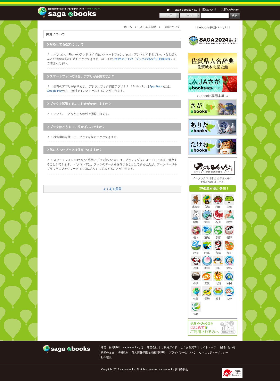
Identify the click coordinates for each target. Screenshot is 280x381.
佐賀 (196, 298)
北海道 (196, 206)
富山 (207, 222)
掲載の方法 (209, 9)
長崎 (207, 298)
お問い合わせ (230, 9)
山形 (229, 206)
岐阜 (207, 252)
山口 (218, 267)
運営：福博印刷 (110, 347)
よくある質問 (112, 188)
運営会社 (152, 347)
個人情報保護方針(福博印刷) (148, 352)
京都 (218, 252)
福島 (196, 222)
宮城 (207, 206)
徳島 (229, 267)
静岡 (196, 252)
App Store (155, 86)
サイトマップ (208, 347)
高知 (218, 283)
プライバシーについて (182, 352)
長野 (229, 237)
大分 (229, 298)
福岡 (229, 283)
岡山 (207, 267)
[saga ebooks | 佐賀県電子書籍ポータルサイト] (69, 16)
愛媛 (207, 283)
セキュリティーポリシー (213, 352)
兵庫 (196, 267)
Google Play (55, 90)
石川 (218, 222)
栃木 (196, 237)
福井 (229, 222)
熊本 (218, 298)
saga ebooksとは (186, 9)
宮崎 (196, 313)
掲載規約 (123, 352)
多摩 (218, 237)
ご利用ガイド (169, 347)
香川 (196, 283)
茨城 (207, 237)
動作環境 (106, 357)
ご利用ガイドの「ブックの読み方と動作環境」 (143, 59)
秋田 (218, 206)
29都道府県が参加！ (214, 188)
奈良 (229, 252)
